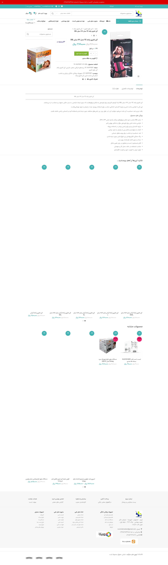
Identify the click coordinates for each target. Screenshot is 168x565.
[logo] (69, 554)
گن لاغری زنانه (78, 29)
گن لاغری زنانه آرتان (36, 313)
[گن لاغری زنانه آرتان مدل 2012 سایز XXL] (60, 237)
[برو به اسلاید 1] (85, 320)
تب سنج (111, 525)
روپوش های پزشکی (39, 527)
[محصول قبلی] (96, 35)
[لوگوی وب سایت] (139, 13)
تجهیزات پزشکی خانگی (75, 73)
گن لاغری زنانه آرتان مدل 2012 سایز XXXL (131, 314)
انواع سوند (41, 525)
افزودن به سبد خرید (81, 54)
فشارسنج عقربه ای (108, 515)
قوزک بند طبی (60, 525)
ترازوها (111, 527)
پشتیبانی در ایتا (126, 541)
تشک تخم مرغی (79, 517)
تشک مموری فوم (79, 520)
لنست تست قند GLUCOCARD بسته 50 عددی (131, 360)
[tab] (139, 88)
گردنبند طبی (61, 515)
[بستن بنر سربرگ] (2, 2)
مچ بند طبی (61, 517)
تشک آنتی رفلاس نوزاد (77, 522)
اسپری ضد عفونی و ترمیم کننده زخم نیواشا (84, 480)
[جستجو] (52, 13)
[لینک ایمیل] (61, 6)
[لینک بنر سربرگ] (84, 2)
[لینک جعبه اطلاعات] (129, 499)
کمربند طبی (61, 522)
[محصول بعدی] (91, 35)
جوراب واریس (60, 527)
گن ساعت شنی (89, 76)
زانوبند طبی (61, 520)
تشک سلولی (80, 515)
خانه (96, 29)
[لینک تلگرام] (56, 6)
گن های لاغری (88, 29)
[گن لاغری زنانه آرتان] (36, 237)
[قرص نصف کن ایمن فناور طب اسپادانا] (60, 403)
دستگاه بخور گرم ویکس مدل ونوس (36, 479)
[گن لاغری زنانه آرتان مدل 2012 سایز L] (108, 237)
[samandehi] (79, 555)
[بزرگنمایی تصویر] (138, 76)
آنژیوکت (42, 515)
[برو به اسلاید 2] (83, 320)
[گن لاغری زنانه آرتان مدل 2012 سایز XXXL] (131, 237)
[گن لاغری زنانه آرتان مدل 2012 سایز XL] (84, 237)
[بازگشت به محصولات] (94, 35)
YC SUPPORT (89, 68)
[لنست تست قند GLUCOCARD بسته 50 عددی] (131, 343)
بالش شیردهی (80, 527)
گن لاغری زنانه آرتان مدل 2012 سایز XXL (60, 314)
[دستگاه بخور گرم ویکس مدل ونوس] (36, 403)
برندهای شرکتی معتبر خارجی (75, 68)
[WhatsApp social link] (59, 6)
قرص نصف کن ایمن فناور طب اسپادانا (60, 480)
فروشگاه (112, 6)
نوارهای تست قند (109, 522)
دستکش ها (41, 520)
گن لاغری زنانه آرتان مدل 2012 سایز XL (84, 314)
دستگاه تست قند (109, 520)
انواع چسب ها (40, 522)
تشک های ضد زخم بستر (77, 525)
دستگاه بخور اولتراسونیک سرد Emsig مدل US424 (108, 360)
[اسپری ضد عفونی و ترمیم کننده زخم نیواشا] (84, 403)
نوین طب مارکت (132, 554)
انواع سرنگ (41, 517)
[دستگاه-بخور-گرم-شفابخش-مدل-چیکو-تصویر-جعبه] (39, 59)
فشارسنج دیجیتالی (108, 517)
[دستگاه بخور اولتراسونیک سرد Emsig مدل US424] (108, 343)
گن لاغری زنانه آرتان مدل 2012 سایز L (107, 314)
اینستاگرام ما (29, 23)
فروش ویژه (30, 19)
